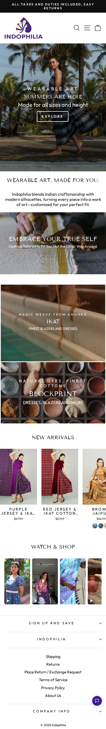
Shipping (53, 656)
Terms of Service (53, 679)
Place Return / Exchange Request (53, 672)
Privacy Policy (53, 687)
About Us (53, 695)
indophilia (51, 639)
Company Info (51, 711)
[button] (97, 701)
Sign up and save (52, 623)
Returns (53, 664)
